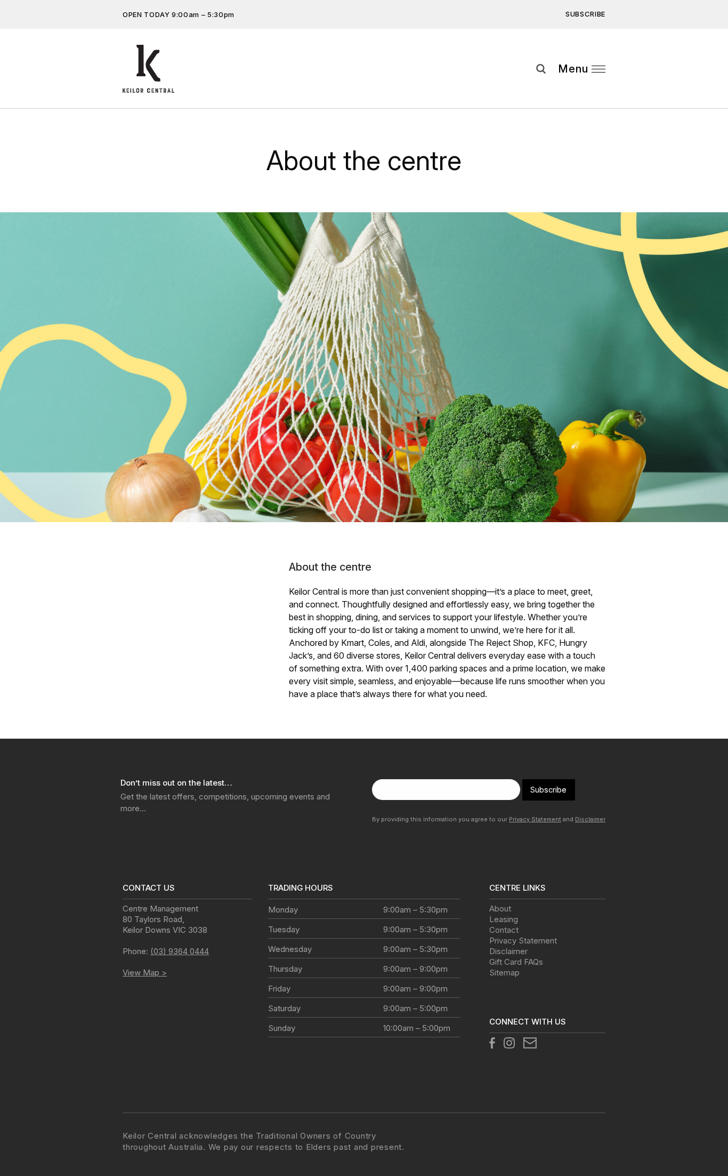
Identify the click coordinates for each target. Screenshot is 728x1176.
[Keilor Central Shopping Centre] (148, 69)
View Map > (145, 972)
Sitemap (504, 972)
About (500, 908)
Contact (504, 930)
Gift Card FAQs (516, 962)
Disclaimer (590, 819)
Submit (712, 95)
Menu (573, 68)
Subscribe (585, 14)
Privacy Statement (535, 819)
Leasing (503, 919)
